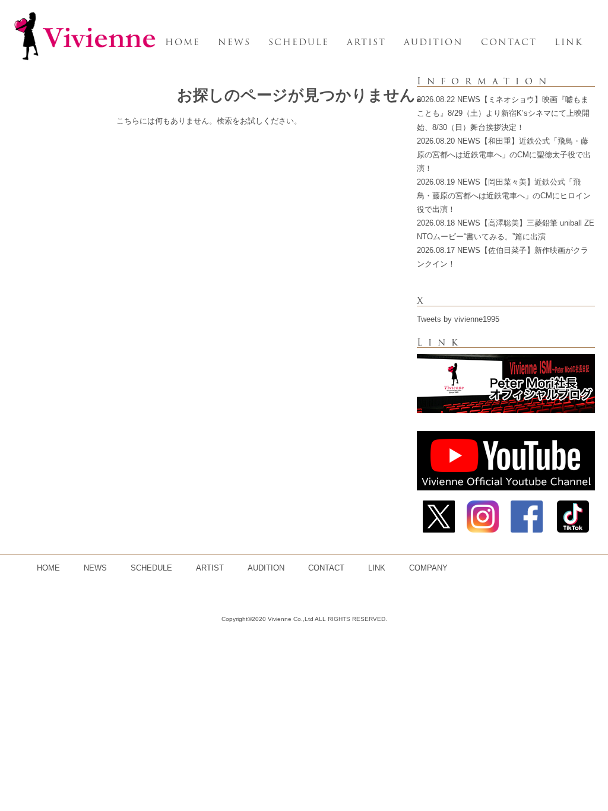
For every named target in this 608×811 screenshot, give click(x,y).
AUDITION (433, 42)
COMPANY (428, 567)
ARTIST (366, 42)
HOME (182, 42)
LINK (569, 42)
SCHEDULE (298, 42)
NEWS (234, 42)
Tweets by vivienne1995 (458, 319)
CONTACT (509, 42)
